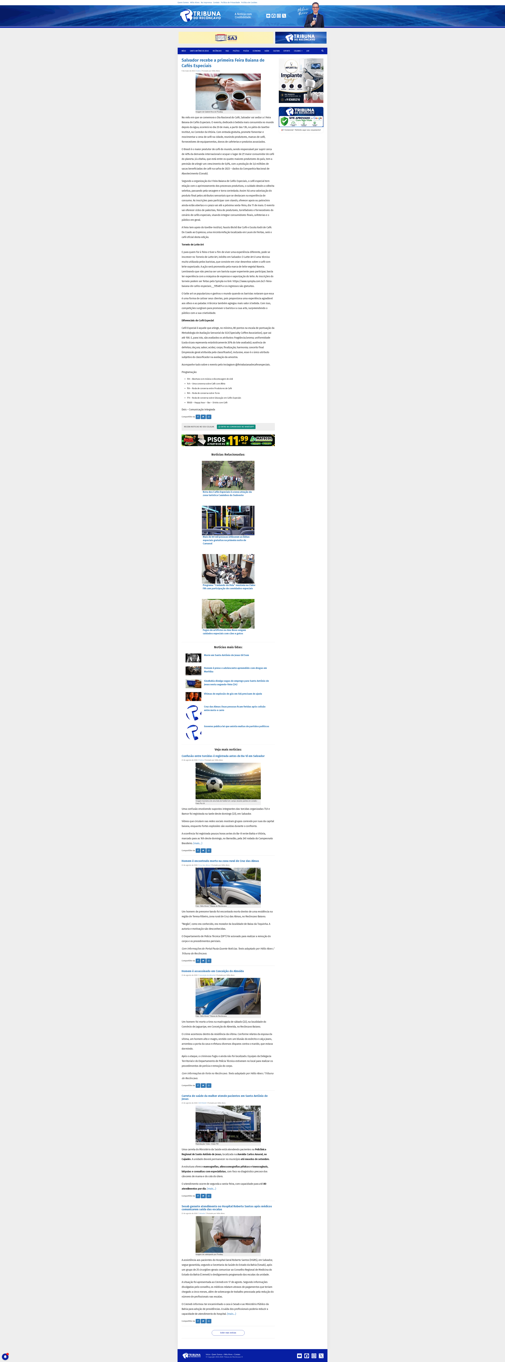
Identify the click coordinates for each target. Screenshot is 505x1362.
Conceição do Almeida (207, 975)
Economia (257, 51)
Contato (216, 2)
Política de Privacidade (230, 2)
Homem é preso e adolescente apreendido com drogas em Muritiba (235, 670)
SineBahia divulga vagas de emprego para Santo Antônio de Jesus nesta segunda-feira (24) (236, 682)
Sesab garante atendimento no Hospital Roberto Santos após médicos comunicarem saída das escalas (227, 1208)
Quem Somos (183, 2)
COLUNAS (297, 51)
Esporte (287, 51)
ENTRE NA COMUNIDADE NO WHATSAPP (237, 427)
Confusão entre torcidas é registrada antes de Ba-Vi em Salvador (223, 756)
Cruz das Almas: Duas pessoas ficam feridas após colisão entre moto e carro (235, 708)
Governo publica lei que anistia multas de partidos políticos (236, 726)
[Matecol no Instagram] (228, 440)
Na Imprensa (206, 2)
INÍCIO (184, 51)
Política (236, 51)
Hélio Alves (195, 2)
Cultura (276, 51)
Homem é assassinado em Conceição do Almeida (213, 971)
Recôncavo (217, 51)
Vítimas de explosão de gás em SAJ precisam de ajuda (233, 693)
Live (307, 51)
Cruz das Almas (204, 865)
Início (208, 1354)
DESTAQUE (202, 1103)
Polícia (246, 51)
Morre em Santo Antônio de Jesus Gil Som (226, 655)
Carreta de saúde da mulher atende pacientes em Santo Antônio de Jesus (225, 1097)
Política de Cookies (249, 2)
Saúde (266, 51)
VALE (227, 51)
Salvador (202, 1213)
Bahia (198, 71)
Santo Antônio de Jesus (199, 51)
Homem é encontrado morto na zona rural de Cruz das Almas (220, 861)
